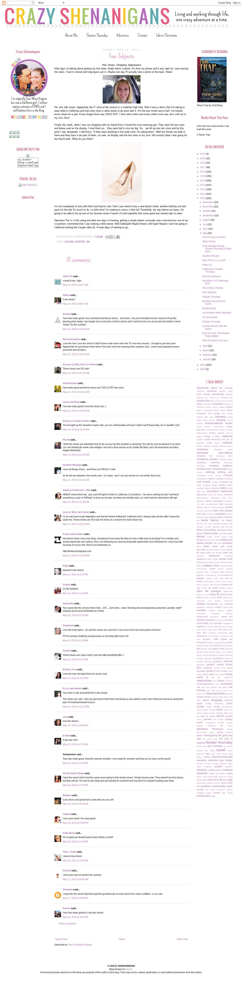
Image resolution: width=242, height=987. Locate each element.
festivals (216, 524)
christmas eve (205, 456)
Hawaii (222, 559)
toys (212, 750)
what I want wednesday (207, 777)
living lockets (226, 594)
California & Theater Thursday (212, 270)
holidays (207, 565)
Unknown (68, 889)
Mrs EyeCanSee (71, 339)
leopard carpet (226, 588)
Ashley (66, 584)
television (202, 728)
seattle (200, 697)
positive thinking (225, 655)
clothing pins (225, 472)
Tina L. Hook (69, 852)
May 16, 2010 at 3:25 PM (75, 841)
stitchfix (220, 716)
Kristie (66, 735)
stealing (219, 713)
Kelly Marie (69, 833)
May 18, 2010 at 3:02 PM (75, 917)
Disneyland (218, 501)
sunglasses (210, 723)
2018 (203, 162)
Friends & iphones (211, 276)
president (201, 665)
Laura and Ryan (71, 402)
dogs (221, 504)
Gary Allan (215, 540)
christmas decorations (215, 452)
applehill (229, 394)
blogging (221, 420)
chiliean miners (226, 446)
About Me (71, 35)
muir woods (219, 620)
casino (217, 443)
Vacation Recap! (210, 256)
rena (65, 717)
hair (231, 552)
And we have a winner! (214, 237)
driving (214, 507)
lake (231, 584)
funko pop (227, 537)
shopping (80, 241)
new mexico (202, 630)
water (230, 764)
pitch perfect (209, 652)
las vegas (213, 588)
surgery (200, 726)
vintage (229, 760)
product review (215, 664)
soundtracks (227, 707)
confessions (202, 479)
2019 (203, 158)
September (209, 215)
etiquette (200, 517)
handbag (229, 556)
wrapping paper (204, 793)
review (220, 680)
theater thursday (219, 742)
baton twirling (219, 407)
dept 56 (212, 495)
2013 (203, 185)
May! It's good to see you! (215, 340)
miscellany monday (222, 613)
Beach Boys (220, 410)
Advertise (122, 35)
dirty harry (227, 498)
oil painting (213, 636)
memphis (201, 610)
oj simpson (224, 636)
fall (198, 520)
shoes (206, 700)
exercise (213, 517)
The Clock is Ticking (212, 288)
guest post (205, 552)
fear (210, 524)
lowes (225, 598)
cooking (219, 478)
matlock (218, 607)
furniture (200, 540)
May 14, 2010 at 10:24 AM (76, 354)
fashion (214, 520)
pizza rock (221, 652)
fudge (209, 537)
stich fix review (208, 716)
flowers (200, 533)
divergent (228, 501)
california (227, 436)
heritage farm (202, 562)
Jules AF (67, 276)
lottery (213, 598)
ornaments (201, 642)
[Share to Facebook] (118, 237)
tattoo (230, 726)
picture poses (227, 645)
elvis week (201, 514)
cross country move (222, 485)
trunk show (221, 754)
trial (213, 754)
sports (219, 709)
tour (206, 750)
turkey (199, 757)
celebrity (228, 442)
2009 (203, 365)
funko (217, 537)
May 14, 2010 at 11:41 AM (76, 480)
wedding (202, 769)
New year (212, 630)
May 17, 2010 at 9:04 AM (75, 879)
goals (206, 546)
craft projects (204, 482)
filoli (222, 527)
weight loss (214, 773)
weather (218, 766)
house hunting (225, 569)
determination (203, 498)
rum (217, 684)
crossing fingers (204, 488)
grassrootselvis (213, 550)
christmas (202, 449)
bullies (199, 436)
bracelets (201, 430)
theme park (202, 746)
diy (198, 504)
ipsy (222, 572)
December (208, 202)
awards (200, 400)
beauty (217, 413)
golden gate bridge (222, 546)
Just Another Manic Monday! (216, 312)
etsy (207, 517)
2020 (203, 154)
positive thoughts (204, 658)
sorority (216, 707)
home (216, 565)
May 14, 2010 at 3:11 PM (75, 659)
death (230, 488)
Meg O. (129, 969)
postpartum (218, 658)
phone (217, 645)
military (230, 610)
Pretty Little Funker (73, 534)
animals (206, 394)
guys (225, 552)
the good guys (210, 739)
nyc (231, 633)
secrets (207, 697)
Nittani (66, 295)
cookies (211, 478)
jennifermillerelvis (225, 575)
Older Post (182, 939)
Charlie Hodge (203, 446)
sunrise (221, 723)
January (207, 359)
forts (220, 533)
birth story (209, 417)
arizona (200, 398)
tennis (230, 729)
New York (202, 633)
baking (200, 404)
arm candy (210, 398)
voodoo (208, 764)
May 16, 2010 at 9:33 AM (75, 804)
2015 (203, 176)
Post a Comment (67, 923)
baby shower (216, 401)
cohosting (201, 475)
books (229, 423)
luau (231, 598)
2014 (203, 180)
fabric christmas (225, 517)
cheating (214, 446)
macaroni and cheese (209, 601)
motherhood (202, 616)
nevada (210, 627)
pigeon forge (218, 649)
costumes (228, 479)
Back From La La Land (214, 260)
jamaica (229, 572)
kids (211, 585)
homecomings (226, 566)
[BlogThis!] (111, 237)
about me (217, 388)
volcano (200, 764)
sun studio (218, 719)
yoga (213, 796)
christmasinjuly (219, 469)
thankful (229, 732)
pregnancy (217, 661)
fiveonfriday (210, 530)
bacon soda (227, 401)
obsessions (202, 636)
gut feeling (217, 553)
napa (211, 623)
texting (220, 732)
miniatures (201, 613)
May (205, 233)
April (205, 346)
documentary (211, 504)
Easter (229, 507)
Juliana (67, 814)
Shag (221, 697)
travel (220, 750)
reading (229, 674)
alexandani (212, 391)
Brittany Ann (69, 669)
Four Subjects (209, 292)
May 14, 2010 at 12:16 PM (76, 524)
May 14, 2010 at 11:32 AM (76, 454)
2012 (203, 189)
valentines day (216, 760)
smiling (208, 703)
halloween (214, 555)
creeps (215, 482)
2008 (203, 369)
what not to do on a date (220, 779)
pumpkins (207, 668)
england (229, 514)
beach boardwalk (205, 410)
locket (199, 597)
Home (122, 939)
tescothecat (202, 732)
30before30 (203, 388)
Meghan (67, 795)
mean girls (228, 607)
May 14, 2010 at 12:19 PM (76, 555)
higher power (214, 562)
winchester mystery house (208, 783)
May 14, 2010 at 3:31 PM (75, 678)
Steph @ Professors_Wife (77, 490)
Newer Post (61, 939)
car (227, 439)
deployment (226, 491)
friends (201, 536)
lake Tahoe (202, 588)
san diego (223, 687)
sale (198, 687)
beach (229, 407)
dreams (207, 507)
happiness (201, 559)
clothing (69, 241)
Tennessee (217, 729)
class (230, 469)
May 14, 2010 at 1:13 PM (75, 593)
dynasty (221, 507)
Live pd (205, 594)
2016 (203, 171)
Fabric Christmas (166, 35)
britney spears (216, 433)
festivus (225, 524)
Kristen (67, 314)
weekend (202, 773)
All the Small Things (73, 773)
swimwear (211, 726)
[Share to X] (114, 237)
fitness (200, 530)
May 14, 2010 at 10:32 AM (76, 392)
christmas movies (207, 459)
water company (204, 767)
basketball (218, 404)
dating (223, 488)
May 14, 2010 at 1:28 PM (75, 640)
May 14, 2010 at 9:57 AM (75, 285)
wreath (216, 793)
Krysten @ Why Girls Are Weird (80, 364)
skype (199, 703)
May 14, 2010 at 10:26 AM (76, 373)
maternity (210, 607)
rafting (205, 674)
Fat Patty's (227, 520)
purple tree (219, 668)
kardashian (209, 581)
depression (202, 494)
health (230, 559)
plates (199, 655)
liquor (199, 594)
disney (209, 501)
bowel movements (214, 427)
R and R (218, 671)
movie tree (227, 616)
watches (222, 764)
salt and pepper (209, 687)
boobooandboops (214, 423)
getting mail (227, 540)
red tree (216, 677)
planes (230, 652)
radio (224, 671)
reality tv (202, 677)
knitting (224, 584)
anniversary (218, 394)
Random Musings (72, 465)
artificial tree (227, 398)
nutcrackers (222, 633)
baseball (207, 404)
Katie (65, 565)
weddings (228, 770)
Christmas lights (224, 456)
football (214, 533)
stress (199, 719)
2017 (203, 167)
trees (207, 754)
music (200, 623)
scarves (229, 694)
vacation (202, 760)
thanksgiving (210, 735)
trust (231, 754)
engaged (220, 514)
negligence (228, 623)
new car (218, 626)
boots (199, 427)
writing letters (203, 796)
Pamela (67, 870)
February (208, 355)
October (207, 211)
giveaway (228, 543)
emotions (211, 514)
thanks (200, 735)
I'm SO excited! (209, 317)
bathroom (228, 404)
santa (218, 690)
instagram (215, 572)
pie (198, 648)
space (199, 710)
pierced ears (206, 649)
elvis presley (226, 510)
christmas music (226, 459)
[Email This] (107, 237)
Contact (142, 35)
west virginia (226, 773)
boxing (229, 426)
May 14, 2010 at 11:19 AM (76, 429)
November (208, 206)
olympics (207, 639)
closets (200, 472)
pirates (199, 652)
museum (229, 620)
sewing (215, 697)
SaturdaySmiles (215, 693)
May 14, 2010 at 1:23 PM (75, 615)
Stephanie (68, 625)
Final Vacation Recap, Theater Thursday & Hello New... (216, 249)
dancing (215, 488)
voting (215, 764)
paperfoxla (221, 642)
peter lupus (209, 645)
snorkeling (218, 703)
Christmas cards (223, 449)
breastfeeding (213, 430)
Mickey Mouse (216, 610)
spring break (202, 713)
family (204, 520)
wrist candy (227, 793)
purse (230, 668)
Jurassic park (212, 578)
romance (229, 681)
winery (224, 783)
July (205, 224)
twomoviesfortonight (222, 757)
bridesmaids (202, 433)
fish (231, 527)
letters (200, 591)
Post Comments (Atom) (80, 944)
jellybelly (200, 575)
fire (226, 527)
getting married (205, 543)
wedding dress (215, 770)
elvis (215, 510)
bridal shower (226, 430)
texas (211, 732)
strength (229, 716)
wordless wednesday (213, 786)
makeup (201, 604)
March (206, 350)
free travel (228, 533)
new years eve (225, 629)
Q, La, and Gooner (72, 688)
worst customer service (221, 790)
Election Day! (209, 308)
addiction (201, 391)
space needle (209, 710)
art (218, 398)
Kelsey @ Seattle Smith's (76, 421)
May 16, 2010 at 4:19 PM (75, 860)
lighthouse (228, 591)
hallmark (200, 556)
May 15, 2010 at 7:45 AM (75, 744)
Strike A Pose (209, 241)
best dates (227, 413)
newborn (212, 633)
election (200, 511)
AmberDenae (70, 383)
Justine (67, 650)
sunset (230, 723)
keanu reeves (203, 585)
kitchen (217, 585)
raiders (212, 674)
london (206, 598)
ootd (215, 639)
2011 (203, 194)
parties (229, 642)
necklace (218, 623)
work (230, 786)
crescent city (226, 482)
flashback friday (225, 530)
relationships (204, 680)
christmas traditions (221, 465)
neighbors (201, 626)
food (206, 533)
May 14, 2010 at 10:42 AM (76, 410)
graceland (201, 549)
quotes (209, 671)
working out (203, 789)
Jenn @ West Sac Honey (76, 512)
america (222, 391)
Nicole (66, 439)
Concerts (228, 475)
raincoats (220, 674)
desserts (228, 494)
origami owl (226, 639)
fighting (216, 527)
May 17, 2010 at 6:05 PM (75, 898)
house (212, 569)
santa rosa (201, 694)
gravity (223, 550)
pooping (206, 655)
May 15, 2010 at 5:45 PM (75, 763)
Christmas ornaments (208, 462)
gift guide (217, 543)
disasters (200, 501)
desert (220, 495)
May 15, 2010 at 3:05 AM (75, 725)
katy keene (227, 581)
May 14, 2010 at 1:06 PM (75, 574)
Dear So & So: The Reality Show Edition (215, 334)
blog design (209, 420)
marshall (229, 604)
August (206, 220)
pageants (211, 642)
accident (229, 388)
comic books (214, 475)
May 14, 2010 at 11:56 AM (76, 502)
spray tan (228, 710)
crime (199, 485)
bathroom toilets (204, 407)
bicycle (199, 417)
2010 (203, 198)
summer (207, 719)
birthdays (220, 416)
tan (88, 241)
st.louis (212, 713)
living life (215, 594)
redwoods (228, 677)
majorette (228, 601)
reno (215, 681)
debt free (201, 491)
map (221, 604)
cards (209, 443)
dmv (202, 504)
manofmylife (212, 604)
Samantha (68, 603)
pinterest (229, 649)
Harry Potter (212, 559)
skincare (229, 700)
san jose (211, 690)
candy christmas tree (214, 439)
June (205, 228)
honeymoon (202, 569)
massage (201, 607)
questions (201, 671)
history (223, 562)
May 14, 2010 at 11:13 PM (76, 706)
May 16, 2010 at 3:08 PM (75, 823)
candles (200, 439)
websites (229, 767)
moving (209, 620)
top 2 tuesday (215, 746)
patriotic (200, 645)
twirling (207, 757)
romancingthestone (205, 684)
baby (207, 400)
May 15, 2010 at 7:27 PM (75, 785)
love (219, 597)
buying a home (212, 436)
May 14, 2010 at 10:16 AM (76, 329)
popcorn (214, 655)
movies (201, 619)
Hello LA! (207, 264)
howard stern (203, 572)
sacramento (226, 684)
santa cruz (228, 690)
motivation (214, 617)
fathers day (202, 524)
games (208, 540)
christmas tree (204, 469)
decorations (213, 491)
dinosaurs (215, 498)
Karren (66, 908)
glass (199, 546)
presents (228, 661)
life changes (213, 591)
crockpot (206, 485)
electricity (208, 511)
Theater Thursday (97, 35)
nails (205, 623)
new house (228, 627)
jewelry (200, 578)
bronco (229, 433)
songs (208, 707)
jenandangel (211, 575)
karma (218, 581)
